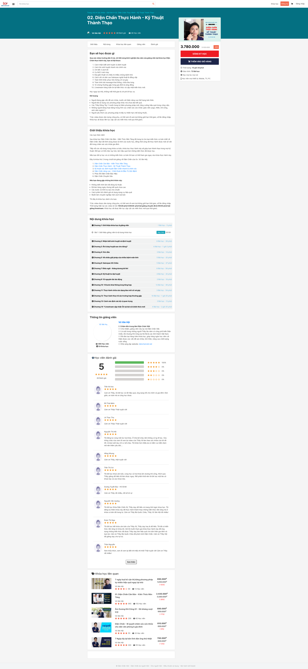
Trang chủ (91, 13)
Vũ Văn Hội (124, 322)
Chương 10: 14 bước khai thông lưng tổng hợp (112, 285)
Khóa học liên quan (123, 44)
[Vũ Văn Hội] (102, 332)
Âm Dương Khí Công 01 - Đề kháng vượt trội (134, 610)
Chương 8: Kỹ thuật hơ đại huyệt (106, 274)
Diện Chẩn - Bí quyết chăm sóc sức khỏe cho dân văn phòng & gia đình (134, 625)
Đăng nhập (300, 4)
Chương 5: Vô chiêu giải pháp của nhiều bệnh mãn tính (115, 257)
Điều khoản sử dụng (171, 666)
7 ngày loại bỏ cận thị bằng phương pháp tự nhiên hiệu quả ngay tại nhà (134, 581)
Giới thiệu (93, 44)
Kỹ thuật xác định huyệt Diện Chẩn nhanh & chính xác (116, 169)
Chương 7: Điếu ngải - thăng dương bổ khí (110, 268)
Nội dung (106, 44)
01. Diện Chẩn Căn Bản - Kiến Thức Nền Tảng (133, 595)
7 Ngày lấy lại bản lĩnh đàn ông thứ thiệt (133, 638)
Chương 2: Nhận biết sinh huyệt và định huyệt (112, 241)
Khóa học (274, 4)
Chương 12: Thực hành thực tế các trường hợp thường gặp (117, 296)
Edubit (193, 666)
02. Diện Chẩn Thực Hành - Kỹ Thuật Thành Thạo (134, 13)
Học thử (161, 232)
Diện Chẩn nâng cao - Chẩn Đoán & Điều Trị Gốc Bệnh (116, 171)
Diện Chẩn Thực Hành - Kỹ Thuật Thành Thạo (112, 166)
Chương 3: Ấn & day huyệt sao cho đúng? (110, 247)
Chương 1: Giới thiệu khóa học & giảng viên (111, 225)
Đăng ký (284, 4)
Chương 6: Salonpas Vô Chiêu (105, 263)
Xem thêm (131, 562)
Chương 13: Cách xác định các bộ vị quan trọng (112, 301)
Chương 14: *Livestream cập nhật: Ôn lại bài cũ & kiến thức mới (119, 307)
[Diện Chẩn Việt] (5, 4)
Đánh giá (154, 44)
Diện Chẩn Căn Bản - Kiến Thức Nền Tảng (111, 164)
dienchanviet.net (145, 344)
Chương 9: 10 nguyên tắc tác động (107, 279)
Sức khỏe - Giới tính (105, 13)
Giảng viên (141, 44)
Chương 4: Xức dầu (101, 252)
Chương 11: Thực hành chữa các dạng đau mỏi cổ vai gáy (116, 290)
